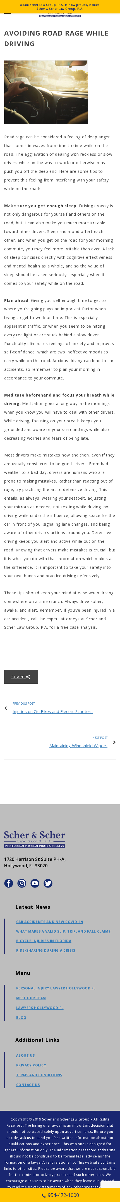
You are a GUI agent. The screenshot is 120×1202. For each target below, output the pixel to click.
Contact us (28, 1084)
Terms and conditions (39, 1075)
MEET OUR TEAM (31, 998)
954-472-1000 (63, 1195)
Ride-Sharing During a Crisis (45, 950)
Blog (21, 1017)
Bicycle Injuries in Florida (43, 940)
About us (25, 1055)
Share (18, 676)
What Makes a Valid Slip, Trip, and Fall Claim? (63, 931)
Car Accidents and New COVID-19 (49, 921)
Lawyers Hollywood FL (40, 1007)
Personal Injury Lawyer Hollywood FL (56, 988)
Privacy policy (31, 1065)
